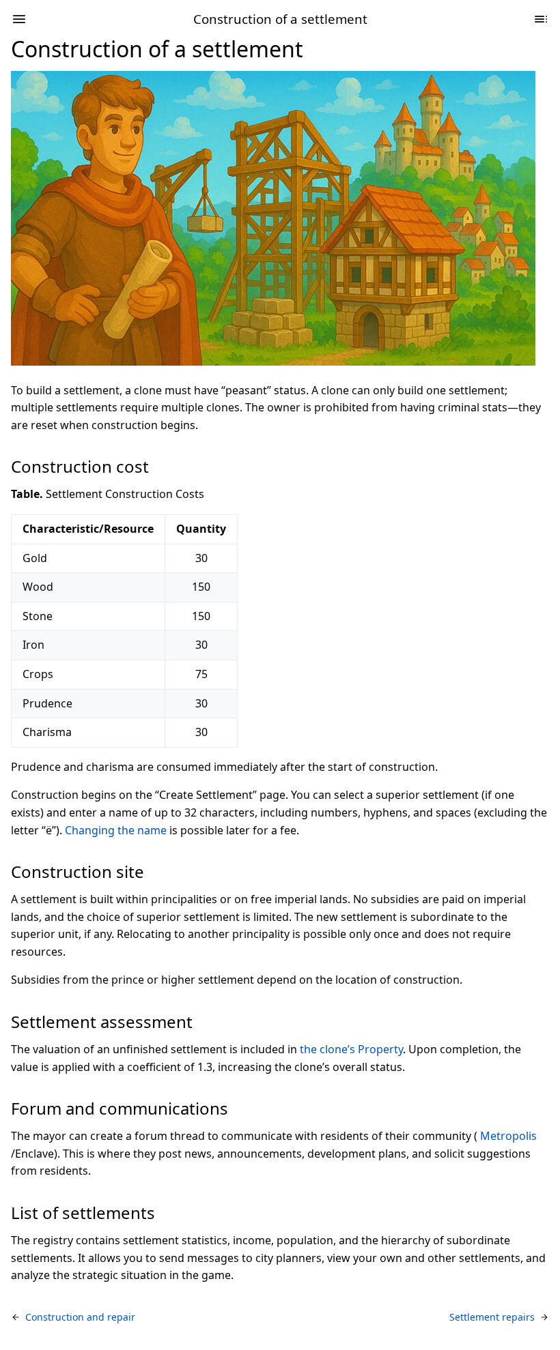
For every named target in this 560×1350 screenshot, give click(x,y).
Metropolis (508, 1135)
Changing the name (116, 830)
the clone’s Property (351, 1049)
